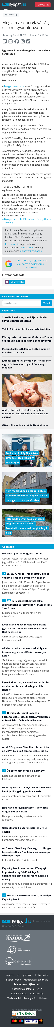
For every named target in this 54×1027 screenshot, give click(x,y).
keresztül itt (11, 244)
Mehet (46, 303)
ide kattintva (27, 247)
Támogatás (42, 4)
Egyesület (27, 975)
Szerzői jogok (13, 979)
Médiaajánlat (14, 998)
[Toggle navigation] (5, 10)
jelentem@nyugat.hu (31, 251)
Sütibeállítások (19, 993)
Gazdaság (12, 14)
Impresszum (12, 975)
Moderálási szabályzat (36, 979)
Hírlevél (43, 998)
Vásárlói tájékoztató (23, 988)
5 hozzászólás (17, 282)
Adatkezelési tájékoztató (27, 984)
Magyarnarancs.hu (14, 86)
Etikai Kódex (41, 975)
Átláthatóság (36, 993)
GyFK (39, 988)
